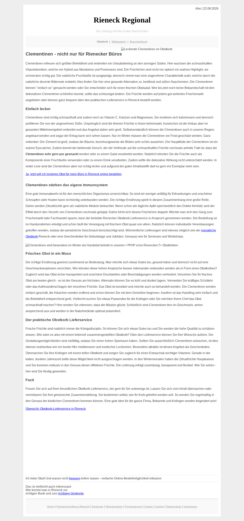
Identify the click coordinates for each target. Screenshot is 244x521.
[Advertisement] (122, 443)
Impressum (190, 506)
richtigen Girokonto (71, 493)
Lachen (159, 506)
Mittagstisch (119, 41)
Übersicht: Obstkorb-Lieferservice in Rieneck (56, 408)
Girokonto (97, 506)
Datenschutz (173, 506)
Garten (148, 506)
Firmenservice (133, 506)
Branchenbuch (138, 41)
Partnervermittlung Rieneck (72, 506)
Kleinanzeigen (114, 506)
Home (50, 506)
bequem (74, 478)
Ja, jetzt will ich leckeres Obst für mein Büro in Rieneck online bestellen (74, 174)
